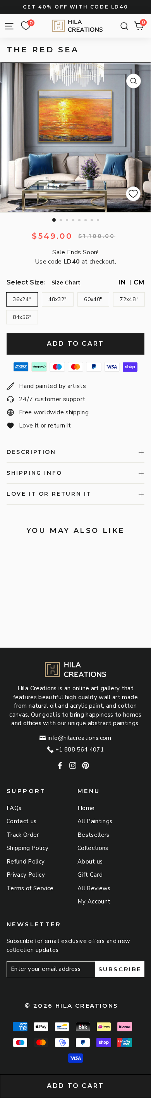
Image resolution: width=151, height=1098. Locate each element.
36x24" (22, 299)
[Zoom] (133, 81)
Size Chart (66, 282)
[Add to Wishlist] (133, 193)
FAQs (14, 808)
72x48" (129, 299)
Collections (92, 848)
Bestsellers (93, 835)
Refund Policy (26, 861)
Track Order (23, 835)
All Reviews (94, 888)
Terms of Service (30, 888)
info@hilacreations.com (80, 738)
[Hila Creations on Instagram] (72, 766)
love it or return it (49, 493)
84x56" (22, 317)
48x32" (57, 299)
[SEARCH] (122, 26)
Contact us (22, 821)
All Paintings (95, 821)
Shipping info (34, 472)
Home (85, 808)
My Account (94, 901)
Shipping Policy (27, 848)
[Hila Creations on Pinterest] (85, 766)
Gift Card (90, 875)
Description (31, 451)
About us (90, 861)
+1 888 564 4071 (79, 749)
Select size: (26, 282)
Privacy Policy (26, 875)
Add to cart (75, 1085)
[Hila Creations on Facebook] (60, 766)
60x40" (93, 299)
